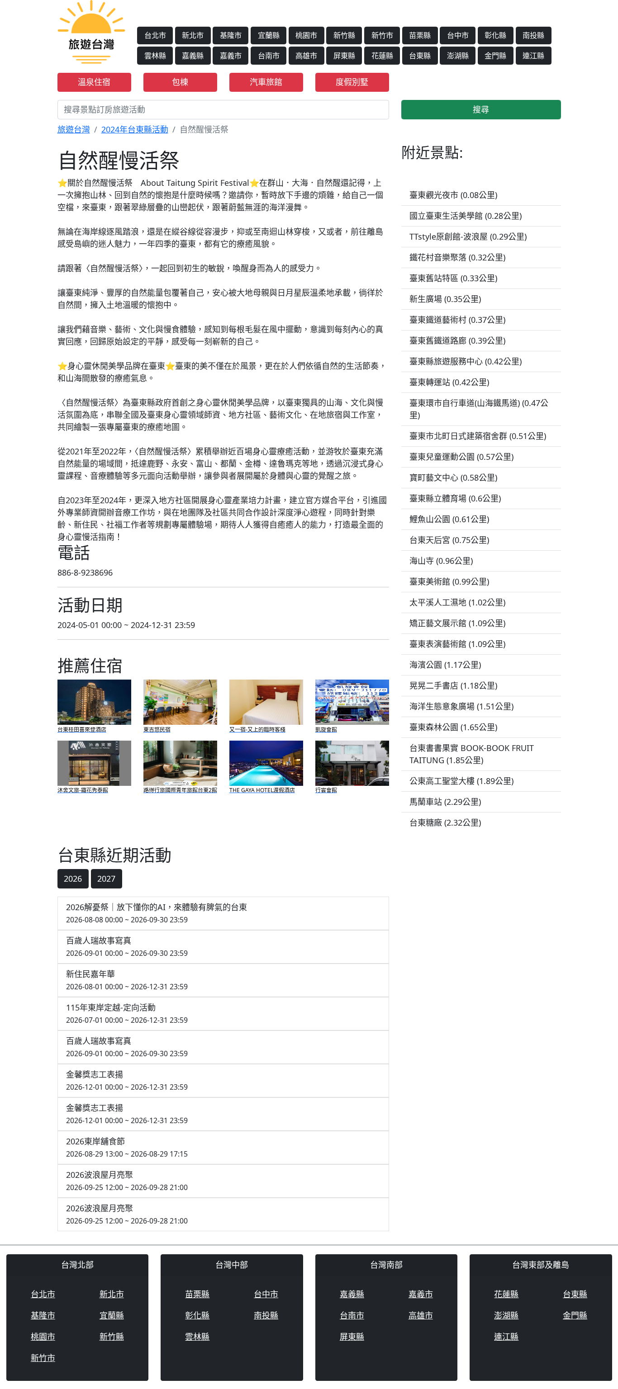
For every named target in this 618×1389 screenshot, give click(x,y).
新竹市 (382, 35)
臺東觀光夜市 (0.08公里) (453, 194)
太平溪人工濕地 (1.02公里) (457, 602)
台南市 (269, 56)
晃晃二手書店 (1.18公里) (453, 685)
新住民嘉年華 (127, 980)
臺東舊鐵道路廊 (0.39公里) (457, 340)
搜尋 (481, 109)
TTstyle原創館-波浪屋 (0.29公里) (468, 236)
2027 (106, 878)
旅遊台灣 (73, 129)
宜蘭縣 (269, 35)
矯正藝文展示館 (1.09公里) (457, 623)
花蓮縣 (382, 56)
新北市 (193, 35)
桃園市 (306, 35)
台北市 (155, 35)
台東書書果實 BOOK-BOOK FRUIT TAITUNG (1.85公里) (471, 753)
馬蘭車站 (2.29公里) (445, 801)
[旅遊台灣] (91, 30)
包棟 (180, 81)
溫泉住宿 (94, 81)
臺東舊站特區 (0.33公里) (453, 278)
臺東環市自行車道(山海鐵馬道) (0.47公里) (478, 408)
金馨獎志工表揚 (127, 1080)
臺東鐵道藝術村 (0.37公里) (457, 319)
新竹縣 (344, 35)
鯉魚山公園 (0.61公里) (449, 519)
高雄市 (306, 56)
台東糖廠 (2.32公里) (445, 822)
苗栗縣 (420, 35)
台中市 (458, 35)
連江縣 (533, 56)
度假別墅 (352, 81)
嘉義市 (231, 56)
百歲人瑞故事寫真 (127, 946)
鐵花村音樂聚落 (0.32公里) (457, 257)
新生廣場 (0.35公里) (445, 298)
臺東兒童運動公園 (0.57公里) (461, 456)
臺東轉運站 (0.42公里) (449, 382)
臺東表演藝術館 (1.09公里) (457, 643)
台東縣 (420, 56)
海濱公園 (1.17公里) (445, 664)
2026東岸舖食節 (127, 1147)
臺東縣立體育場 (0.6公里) (455, 498)
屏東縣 (344, 56)
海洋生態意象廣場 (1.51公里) (461, 706)
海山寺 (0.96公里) (441, 560)
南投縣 (533, 35)
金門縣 (495, 56)
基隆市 (231, 35)
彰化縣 (495, 35)
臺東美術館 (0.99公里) (449, 581)
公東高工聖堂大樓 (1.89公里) (461, 780)
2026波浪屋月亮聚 (127, 1180)
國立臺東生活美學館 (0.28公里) (465, 215)
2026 (73, 878)
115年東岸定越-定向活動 (127, 1013)
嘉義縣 (193, 56)
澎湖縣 (458, 56)
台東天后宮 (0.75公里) (449, 539)
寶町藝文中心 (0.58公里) (453, 477)
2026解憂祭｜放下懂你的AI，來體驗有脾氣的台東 (156, 913)
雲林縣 (155, 56)
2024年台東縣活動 (134, 129)
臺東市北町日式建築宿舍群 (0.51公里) (477, 435)
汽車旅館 (266, 81)
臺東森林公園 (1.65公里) (453, 727)
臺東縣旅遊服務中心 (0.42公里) (465, 361)
